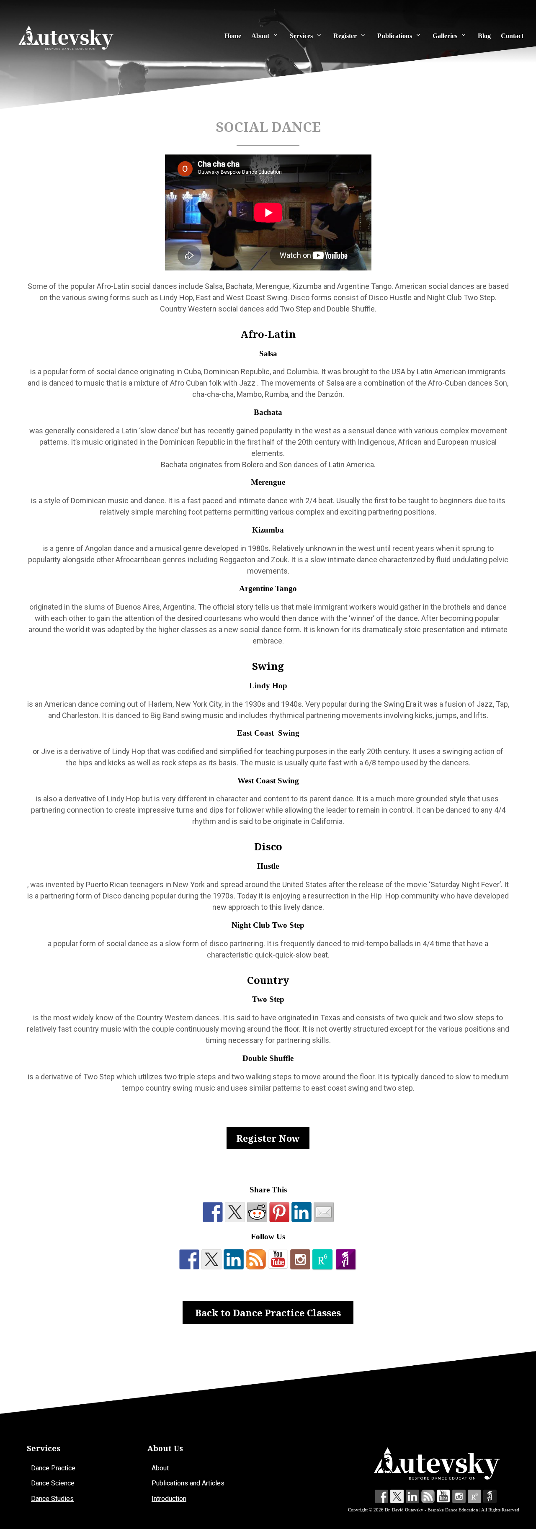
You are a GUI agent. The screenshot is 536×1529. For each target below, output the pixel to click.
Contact (512, 35)
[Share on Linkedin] (301, 1212)
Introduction (169, 1499)
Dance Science (53, 1483)
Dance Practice (53, 1468)
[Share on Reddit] (257, 1212)
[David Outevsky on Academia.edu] (346, 1259)
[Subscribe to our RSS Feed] (256, 1259)
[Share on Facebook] (213, 1212)
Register (345, 35)
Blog (484, 35)
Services (301, 35)
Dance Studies (52, 1499)
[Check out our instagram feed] (300, 1259)
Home (232, 35)
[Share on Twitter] (235, 1212)
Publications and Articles (188, 1483)
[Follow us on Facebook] (189, 1259)
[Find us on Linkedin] (234, 1259)
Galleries (445, 35)
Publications (394, 35)
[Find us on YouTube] (278, 1259)
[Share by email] (324, 1212)
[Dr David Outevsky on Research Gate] (322, 1259)
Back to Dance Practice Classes (268, 1312)
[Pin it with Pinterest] (279, 1212)
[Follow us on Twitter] (211, 1259)
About (260, 35)
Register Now (268, 1138)
